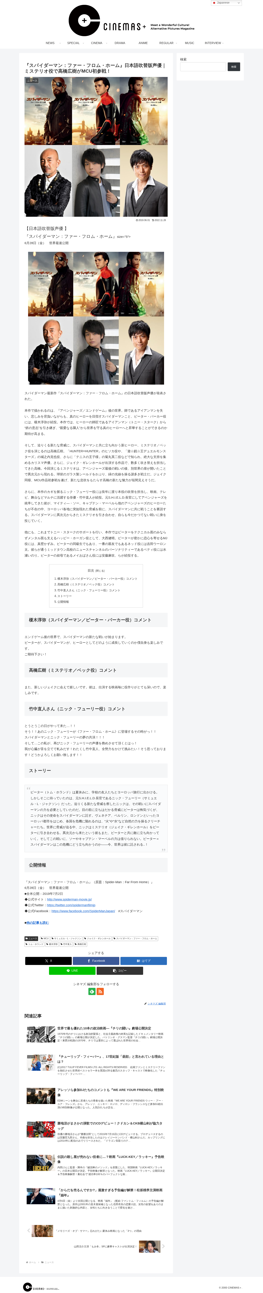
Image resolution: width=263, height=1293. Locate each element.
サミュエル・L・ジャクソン (67, 938)
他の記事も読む (37, 923)
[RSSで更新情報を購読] (100, 991)
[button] (120, 971)
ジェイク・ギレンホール (99, 938)
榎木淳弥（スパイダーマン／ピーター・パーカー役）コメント (97, 578)
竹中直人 (67, 944)
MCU (46, 938)
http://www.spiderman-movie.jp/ (69, 899)
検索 (183, 59)
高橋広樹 (81, 944)
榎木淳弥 (53, 944)
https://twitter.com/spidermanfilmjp (71, 905)
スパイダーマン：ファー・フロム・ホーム (136, 938)
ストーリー (64, 596)
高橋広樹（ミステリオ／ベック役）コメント (86, 584)
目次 (91, 570)
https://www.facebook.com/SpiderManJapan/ (83, 911)
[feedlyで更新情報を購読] (92, 991)
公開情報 (63, 601)
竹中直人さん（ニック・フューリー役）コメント (88, 590)
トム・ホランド (35, 944)
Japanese (223, 2)
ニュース (32, 938)
